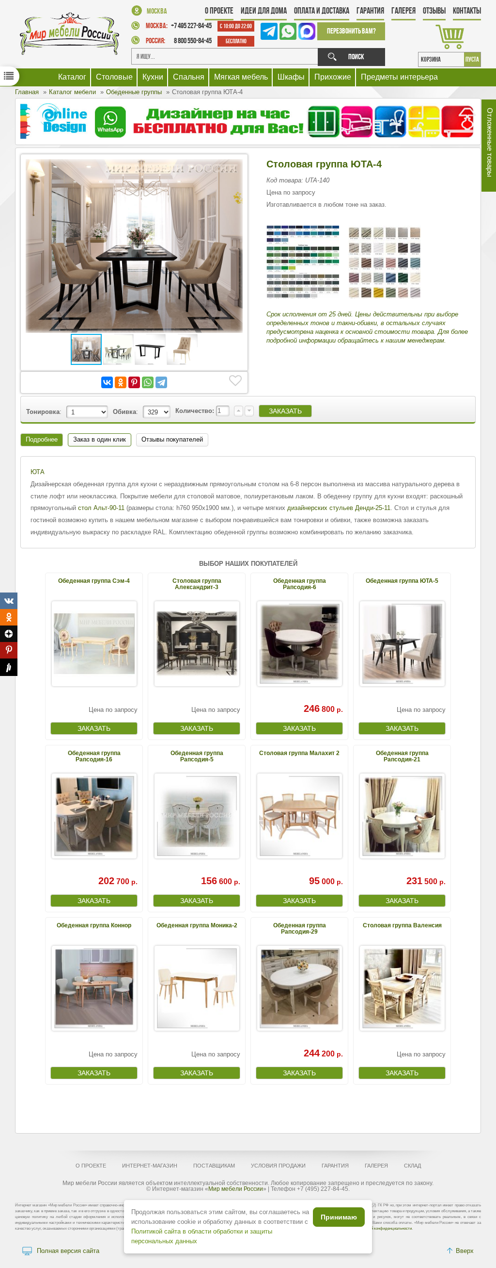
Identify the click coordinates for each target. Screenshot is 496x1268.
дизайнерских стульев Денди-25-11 (338, 507)
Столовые (114, 77)
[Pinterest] (134, 382)
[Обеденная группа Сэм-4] (94, 643)
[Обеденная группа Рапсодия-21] (402, 816)
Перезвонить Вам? (351, 31)
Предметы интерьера (399, 77)
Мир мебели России (235, 1189)
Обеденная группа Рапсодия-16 (94, 756)
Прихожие (332, 77)
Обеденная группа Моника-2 (196, 925)
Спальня (188, 77)
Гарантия (370, 11)
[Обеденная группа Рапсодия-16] (94, 816)
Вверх (465, 1250)
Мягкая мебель (241, 77)
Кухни (152, 77)
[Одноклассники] (120, 382)
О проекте (219, 11)
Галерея (403, 11)
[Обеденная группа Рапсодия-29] (299, 988)
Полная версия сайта (68, 1250)
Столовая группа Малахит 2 (299, 753)
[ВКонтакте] (107, 382)
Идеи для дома (264, 11)
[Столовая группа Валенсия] (402, 988)
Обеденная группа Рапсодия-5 (196, 756)
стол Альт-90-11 (101, 507)
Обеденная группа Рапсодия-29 (299, 928)
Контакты (467, 11)
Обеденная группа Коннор (94, 925)
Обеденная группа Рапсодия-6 (299, 584)
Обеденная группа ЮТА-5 (402, 580)
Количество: (195, 410)
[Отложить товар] (235, 381)
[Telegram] (161, 382)
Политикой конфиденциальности (383, 1228)
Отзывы (434, 11)
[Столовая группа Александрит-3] (196, 643)
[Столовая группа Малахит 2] (299, 816)
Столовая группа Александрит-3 (196, 584)
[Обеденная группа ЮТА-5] (402, 643)
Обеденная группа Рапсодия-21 (402, 756)
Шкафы (291, 77)
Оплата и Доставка (321, 11)
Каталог (72, 77)
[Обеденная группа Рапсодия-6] (299, 643)
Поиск (356, 56)
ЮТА (38, 472)
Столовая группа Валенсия (402, 925)
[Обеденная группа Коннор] (94, 988)
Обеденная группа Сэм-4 (94, 580)
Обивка (124, 411)
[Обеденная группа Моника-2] (196, 988)
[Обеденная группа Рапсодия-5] (196, 816)
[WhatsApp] (148, 382)
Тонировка (43, 411)
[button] (234, 168)
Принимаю (339, 1217)
